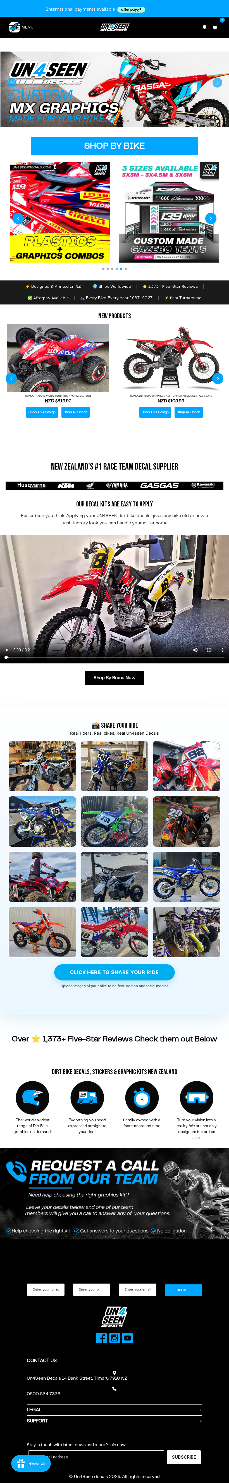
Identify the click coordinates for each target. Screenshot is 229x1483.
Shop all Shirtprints (188, 418)
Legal (34, 1410)
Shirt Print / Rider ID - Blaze (171, 402)
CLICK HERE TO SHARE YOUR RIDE (114, 972)
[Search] (205, 27)
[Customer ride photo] (42, 766)
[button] (101, 121)
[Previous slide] (11, 82)
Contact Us (42, 1360)
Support (37, 1421)
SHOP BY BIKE (114, 146)
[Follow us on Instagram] (115, 1338)
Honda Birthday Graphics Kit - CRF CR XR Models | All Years (58, 396)
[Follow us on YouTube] (127, 1338)
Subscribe (40, 1436)
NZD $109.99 (58, 401)
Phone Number (86, 1279)
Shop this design (42, 412)
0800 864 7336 (43, 1394)
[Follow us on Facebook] (102, 1338)
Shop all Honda (75, 412)
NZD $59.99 (171, 408)
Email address (131, 1279)
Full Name (36, 1279)
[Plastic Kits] (60, 212)
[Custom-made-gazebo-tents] (169, 212)
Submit (183, 1290)
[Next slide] (217, 82)
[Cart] (215, 27)
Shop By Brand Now (114, 678)
